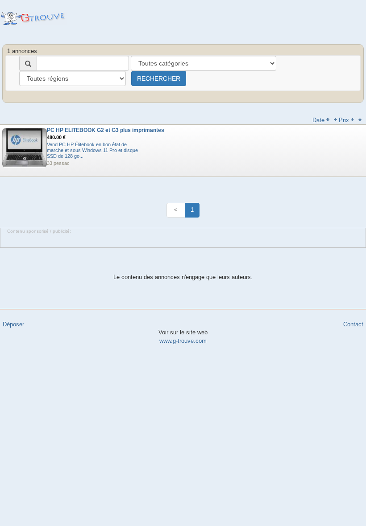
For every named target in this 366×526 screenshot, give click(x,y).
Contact (353, 324)
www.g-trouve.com (183, 340)
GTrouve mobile (33, 18)
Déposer (13, 324)
